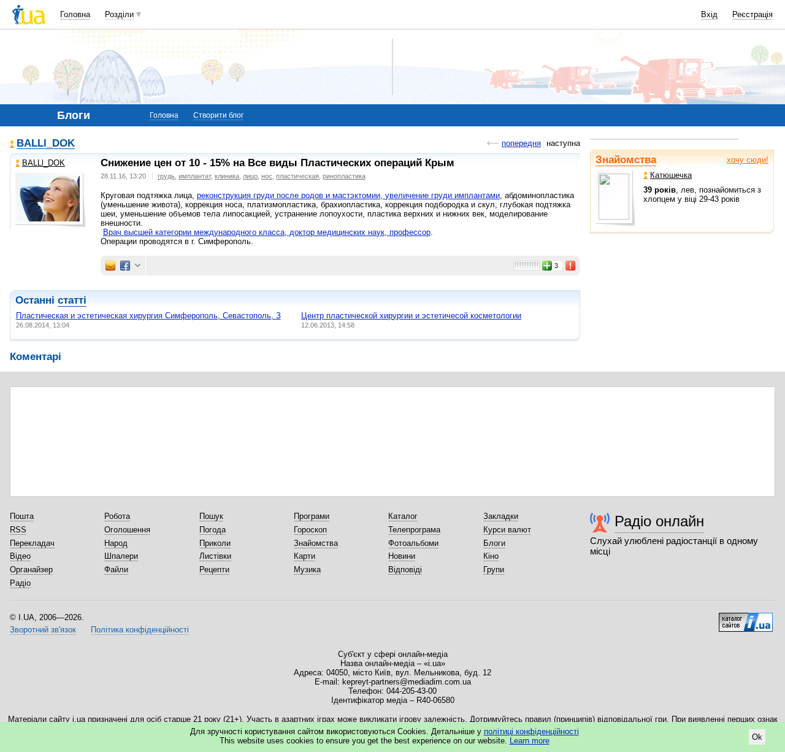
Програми (311, 516)
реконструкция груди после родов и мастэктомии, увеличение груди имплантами (348, 195)
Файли (116, 569)
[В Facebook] (125, 265)
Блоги (494, 543)
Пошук (211, 516)
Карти (304, 556)
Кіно (491, 556)
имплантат (194, 176)
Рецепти (214, 569)
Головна (75, 14)
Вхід (709, 14)
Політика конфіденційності (140, 629)
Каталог (403, 516)
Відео (20, 556)
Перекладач (32, 543)
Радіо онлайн (659, 521)
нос (266, 176)
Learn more (530, 740)
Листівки (215, 556)
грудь (166, 176)
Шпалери (121, 556)
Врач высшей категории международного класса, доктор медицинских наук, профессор (267, 232)
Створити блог (218, 115)
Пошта (22, 516)
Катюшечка (671, 175)
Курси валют (507, 529)
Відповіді (405, 569)
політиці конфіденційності (531, 731)
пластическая (297, 176)
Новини (401, 556)
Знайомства (625, 160)
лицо (250, 176)
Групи (493, 569)
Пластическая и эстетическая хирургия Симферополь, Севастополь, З (148, 315)
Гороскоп (310, 529)
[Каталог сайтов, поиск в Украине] (746, 618)
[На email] (110, 265)
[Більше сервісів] (137, 266)
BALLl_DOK (46, 144)
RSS (18, 529)
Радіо (20, 583)
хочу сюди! (747, 159)
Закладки (500, 516)
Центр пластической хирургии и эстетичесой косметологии (411, 315)
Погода (212, 529)
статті (72, 300)
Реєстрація (752, 14)
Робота (117, 516)
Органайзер (31, 569)
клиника (227, 176)
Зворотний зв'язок (43, 629)
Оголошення (127, 529)
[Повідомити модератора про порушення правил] (571, 265)
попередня (521, 143)
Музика (307, 569)
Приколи (215, 543)
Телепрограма (414, 529)
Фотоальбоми (413, 543)
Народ (116, 543)
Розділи (119, 14)
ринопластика (344, 176)
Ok (757, 737)
